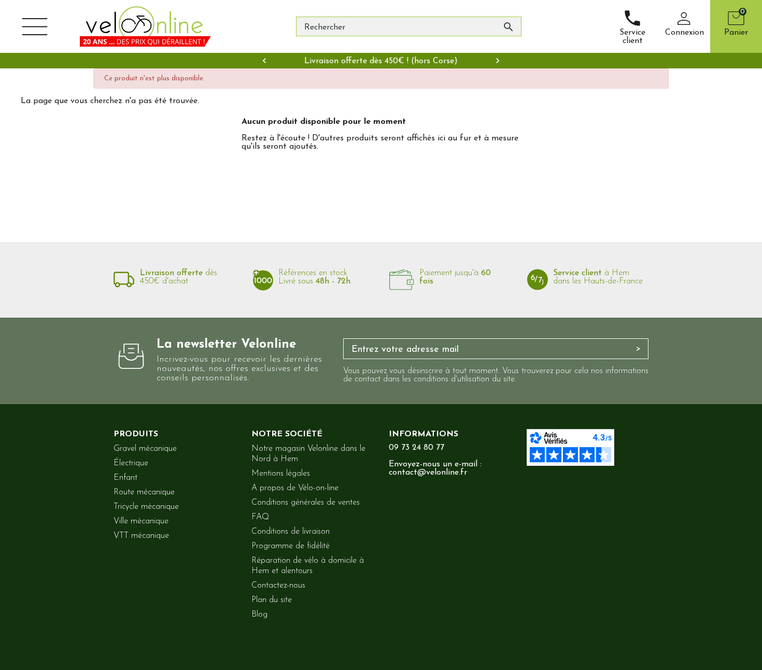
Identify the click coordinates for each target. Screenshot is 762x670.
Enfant (125, 478)
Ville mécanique (141, 521)
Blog (259, 614)
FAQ (260, 517)
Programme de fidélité (290, 546)
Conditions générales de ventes (305, 502)
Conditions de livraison (290, 532)
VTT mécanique (141, 536)
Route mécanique (144, 492)
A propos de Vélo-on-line (294, 488)
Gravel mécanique (145, 449)
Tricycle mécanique (146, 507)
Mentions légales (280, 473)
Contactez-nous (278, 585)
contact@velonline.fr (428, 472)
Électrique (131, 463)
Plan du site (271, 600)
